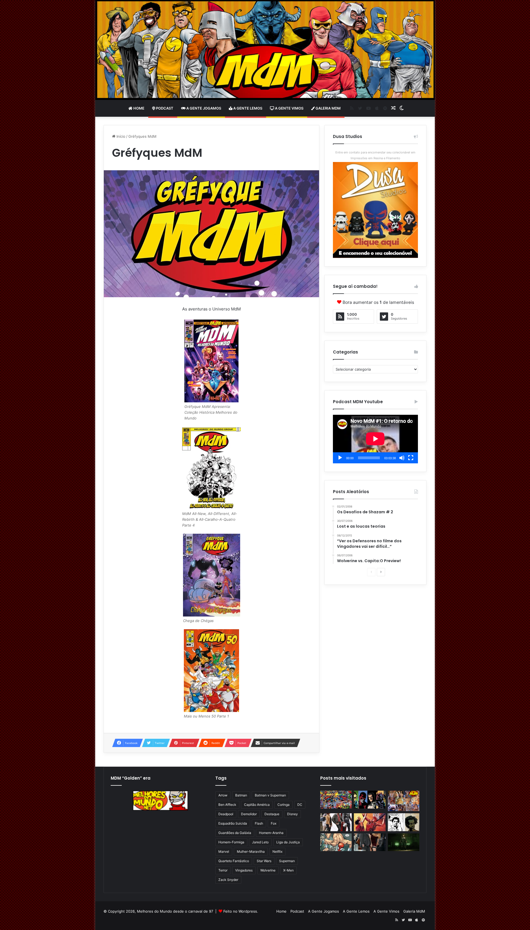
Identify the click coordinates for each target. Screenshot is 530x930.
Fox (273, 823)
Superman (287, 861)
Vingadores (244, 870)
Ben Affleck (227, 805)
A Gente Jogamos (203, 108)
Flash (259, 823)
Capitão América (257, 805)
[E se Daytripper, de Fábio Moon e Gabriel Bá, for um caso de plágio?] (403, 822)
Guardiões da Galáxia (234, 833)
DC (299, 805)
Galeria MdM (328, 108)
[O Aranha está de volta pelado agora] (336, 842)
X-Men (288, 870)
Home (138, 108)
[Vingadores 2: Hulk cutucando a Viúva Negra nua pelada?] (336, 822)
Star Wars (264, 861)
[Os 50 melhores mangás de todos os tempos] (369, 822)
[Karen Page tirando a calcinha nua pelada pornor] (369, 842)
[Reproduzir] (340, 458)
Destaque (271, 814)
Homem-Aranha (271, 833)
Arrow (222, 795)
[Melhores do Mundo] (265, 50)
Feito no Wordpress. (240, 911)
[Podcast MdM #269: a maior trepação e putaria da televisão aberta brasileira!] (403, 801)
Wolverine (267, 870)
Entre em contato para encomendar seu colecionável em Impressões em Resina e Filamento (375, 155)
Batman (241, 795)
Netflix (277, 851)
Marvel (223, 851)
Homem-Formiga (231, 842)
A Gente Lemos (247, 108)
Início (120, 136)
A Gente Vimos (288, 108)
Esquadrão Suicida (232, 823)
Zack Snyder (228, 880)
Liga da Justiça (288, 842)
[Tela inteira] (411, 458)
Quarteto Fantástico (233, 861)
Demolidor (249, 814)
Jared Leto (260, 842)
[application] (375, 439)
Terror (222, 870)
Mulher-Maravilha (251, 851)
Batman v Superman (270, 795)
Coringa (283, 805)
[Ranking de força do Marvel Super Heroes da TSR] (369, 800)
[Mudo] (402, 458)
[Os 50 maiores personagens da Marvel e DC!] (336, 800)
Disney (292, 814)
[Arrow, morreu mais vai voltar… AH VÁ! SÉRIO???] (403, 842)
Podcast (164, 108)
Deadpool (225, 814)
